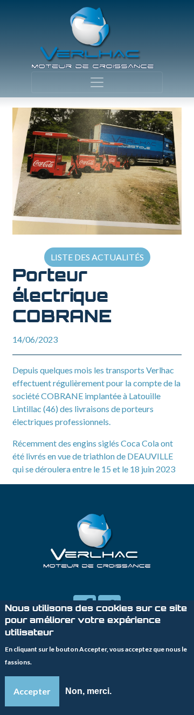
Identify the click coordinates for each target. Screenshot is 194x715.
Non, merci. (88, 691)
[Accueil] (92, 38)
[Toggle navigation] (97, 82)
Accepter (32, 691)
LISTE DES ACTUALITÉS (97, 257)
